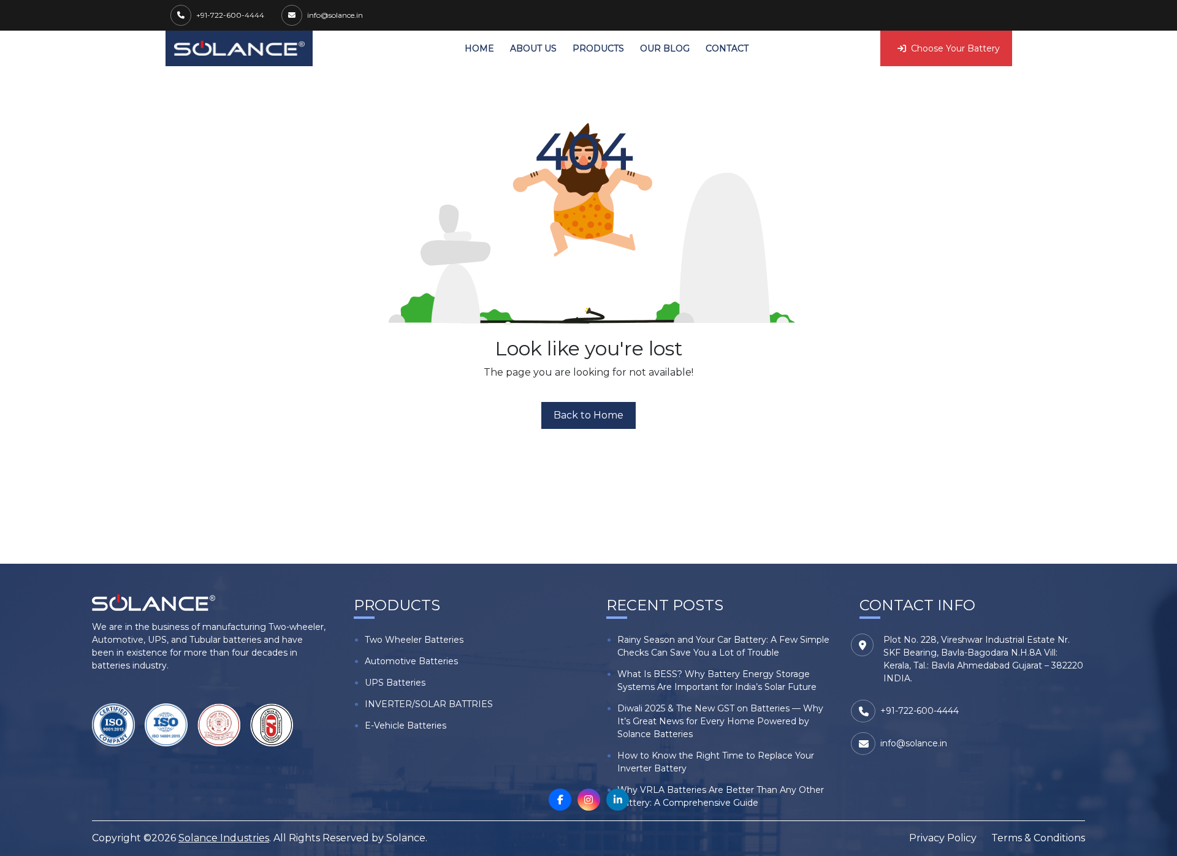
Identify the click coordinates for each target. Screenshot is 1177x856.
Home (479, 48)
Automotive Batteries (411, 661)
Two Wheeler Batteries (414, 639)
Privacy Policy (943, 838)
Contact (727, 48)
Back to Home (588, 415)
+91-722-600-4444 (230, 15)
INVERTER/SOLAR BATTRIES (429, 704)
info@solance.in (335, 15)
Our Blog (665, 48)
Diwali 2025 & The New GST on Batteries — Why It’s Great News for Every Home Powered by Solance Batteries (720, 721)
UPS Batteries (395, 682)
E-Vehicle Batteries (405, 725)
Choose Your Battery (955, 48)
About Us (533, 48)
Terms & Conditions (1038, 838)
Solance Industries (223, 838)
